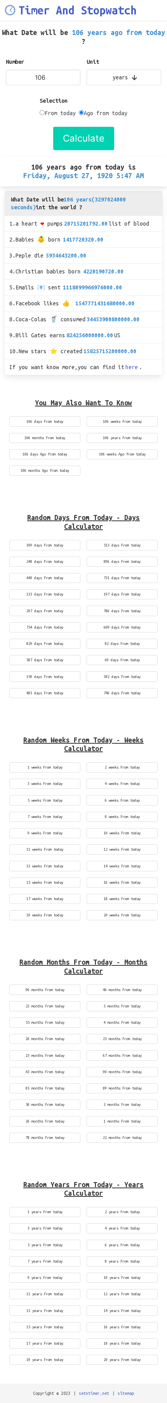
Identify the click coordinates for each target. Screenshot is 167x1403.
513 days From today (122, 545)
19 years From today (44, 1359)
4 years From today (122, 1228)
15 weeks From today (44, 882)
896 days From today (122, 561)
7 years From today (45, 1261)
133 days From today (44, 594)
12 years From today (122, 1294)
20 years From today (122, 1359)
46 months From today (122, 990)
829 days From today (44, 643)
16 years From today (122, 1327)
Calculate (83, 138)
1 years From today (45, 1212)
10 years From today (122, 1277)
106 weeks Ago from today (122, 454)
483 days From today (44, 693)
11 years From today (44, 1294)
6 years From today (122, 1245)
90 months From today (122, 1072)
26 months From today (45, 1039)
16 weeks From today (122, 882)
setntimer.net (94, 1393)
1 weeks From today (45, 767)
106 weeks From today (122, 421)
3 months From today (122, 1006)
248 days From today (44, 561)
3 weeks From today (45, 783)
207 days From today (44, 611)
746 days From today (122, 693)
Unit (93, 62)
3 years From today (45, 1228)
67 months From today (122, 1055)
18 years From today (122, 1343)
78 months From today (45, 1137)
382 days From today (122, 676)
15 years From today (44, 1327)
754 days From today (44, 627)
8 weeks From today (122, 816)
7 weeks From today (45, 816)
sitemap (126, 1393)
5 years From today (45, 1245)
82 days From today (122, 643)
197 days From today (122, 594)
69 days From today (122, 660)
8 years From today (122, 1261)
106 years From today (122, 438)
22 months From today (122, 1137)
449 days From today (44, 578)
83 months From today (45, 1088)
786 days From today (122, 611)
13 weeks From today (44, 866)
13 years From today (44, 1310)
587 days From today (44, 660)
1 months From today (122, 1121)
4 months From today (122, 1022)
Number (15, 62)
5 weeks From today (45, 800)
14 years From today (122, 1310)
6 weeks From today (122, 800)
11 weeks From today (44, 849)
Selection (54, 101)
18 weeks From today (122, 899)
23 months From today (45, 1006)
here (131, 367)
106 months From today (44, 438)
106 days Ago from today (45, 454)
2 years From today (122, 1212)
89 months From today (122, 1088)
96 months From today (45, 990)
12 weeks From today (122, 849)
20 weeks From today (122, 915)
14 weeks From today (122, 866)
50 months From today (45, 1104)
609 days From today (122, 627)
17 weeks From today (44, 899)
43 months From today (45, 1072)
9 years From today (45, 1277)
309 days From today (44, 545)
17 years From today (44, 1343)
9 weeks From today (45, 833)
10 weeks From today (122, 833)
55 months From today (45, 1022)
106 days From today (44, 421)
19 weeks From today (44, 915)
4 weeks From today (122, 783)
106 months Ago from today (45, 470)
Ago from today (105, 113)
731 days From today (122, 578)
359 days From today (44, 676)
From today (60, 113)
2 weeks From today (122, 767)
